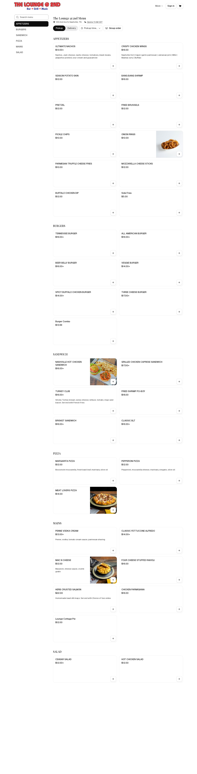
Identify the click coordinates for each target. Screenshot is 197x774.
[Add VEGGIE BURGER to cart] (179, 282)
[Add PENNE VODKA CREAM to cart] (113, 550)
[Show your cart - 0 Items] (180, 6)
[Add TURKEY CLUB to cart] (113, 411)
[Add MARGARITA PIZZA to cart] (113, 480)
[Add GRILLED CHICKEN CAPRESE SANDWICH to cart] (179, 381)
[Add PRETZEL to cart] (113, 124)
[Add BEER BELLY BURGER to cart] (113, 282)
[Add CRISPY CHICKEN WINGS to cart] (179, 66)
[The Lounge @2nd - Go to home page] (37, 6)
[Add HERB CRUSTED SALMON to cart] (113, 609)
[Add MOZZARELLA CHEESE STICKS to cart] (179, 183)
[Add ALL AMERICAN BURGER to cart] (179, 253)
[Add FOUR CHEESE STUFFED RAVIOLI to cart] (179, 580)
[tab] (59, 28)
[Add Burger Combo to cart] (113, 341)
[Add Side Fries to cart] (179, 212)
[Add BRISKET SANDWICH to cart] (113, 440)
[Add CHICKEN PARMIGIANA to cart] (179, 609)
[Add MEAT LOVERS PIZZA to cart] (113, 510)
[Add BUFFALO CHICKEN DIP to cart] (113, 212)
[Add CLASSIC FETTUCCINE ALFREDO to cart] (179, 550)
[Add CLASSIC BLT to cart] (179, 440)
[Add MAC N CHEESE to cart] (113, 580)
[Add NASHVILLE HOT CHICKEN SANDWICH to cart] (113, 381)
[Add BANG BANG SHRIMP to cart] (179, 95)
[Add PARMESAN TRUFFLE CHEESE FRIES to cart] (113, 183)
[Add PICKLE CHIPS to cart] (113, 154)
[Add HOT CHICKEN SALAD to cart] (179, 679)
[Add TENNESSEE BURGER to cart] (113, 253)
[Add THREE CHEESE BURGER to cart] (179, 312)
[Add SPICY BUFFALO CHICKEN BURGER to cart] (113, 312)
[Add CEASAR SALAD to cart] (113, 679)
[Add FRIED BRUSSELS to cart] (179, 124)
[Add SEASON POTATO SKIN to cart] (113, 95)
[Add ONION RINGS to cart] (179, 154)
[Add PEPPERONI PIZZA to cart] (179, 480)
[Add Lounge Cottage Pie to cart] (113, 638)
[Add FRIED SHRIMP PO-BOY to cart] (179, 411)
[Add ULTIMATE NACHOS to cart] (113, 66)
